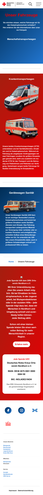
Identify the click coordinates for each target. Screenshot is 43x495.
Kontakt (5, 472)
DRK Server (6, 476)
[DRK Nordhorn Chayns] (35, 410)
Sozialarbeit (6, 449)
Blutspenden (7, 462)
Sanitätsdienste (8, 474)
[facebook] (8, 410)
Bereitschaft (7, 447)
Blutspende (6, 445)
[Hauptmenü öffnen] (38, 4)
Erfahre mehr (21, 344)
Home (11, 261)
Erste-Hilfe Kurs (8, 453)
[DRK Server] (8, 423)
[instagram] (21, 410)
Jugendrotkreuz (8, 451)
